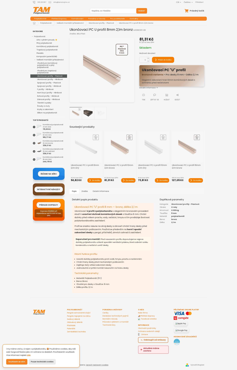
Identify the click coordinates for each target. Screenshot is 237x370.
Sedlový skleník (73, 319)
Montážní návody (110, 319)
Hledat (141, 11)
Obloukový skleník (74, 322)
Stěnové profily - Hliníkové (48, 99)
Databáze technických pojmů (115, 316)
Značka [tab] (84, 191)
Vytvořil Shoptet (197, 365)
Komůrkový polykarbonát (47, 46)
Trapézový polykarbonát (47, 50)
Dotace (144, 334)
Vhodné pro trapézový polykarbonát (46, 71)
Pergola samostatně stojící (78, 313)
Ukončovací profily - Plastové (49, 76)
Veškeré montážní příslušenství (50, 59)
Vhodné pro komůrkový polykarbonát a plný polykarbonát (47, 65)
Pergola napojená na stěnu (78, 316)
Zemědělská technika (76, 332)
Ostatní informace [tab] (101, 191)
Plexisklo (40, 53)
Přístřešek (71, 325)
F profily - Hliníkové (45, 89)
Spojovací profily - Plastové (49, 82)
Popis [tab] (74, 191)
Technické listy (109, 325)
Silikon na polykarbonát (47, 112)
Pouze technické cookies (42, 361)
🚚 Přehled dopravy (146, 316)
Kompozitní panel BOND (47, 56)
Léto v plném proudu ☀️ (47, 40)
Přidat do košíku (165, 60)
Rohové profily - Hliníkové (48, 96)
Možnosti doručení (147, 53)
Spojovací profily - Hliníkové (49, 86)
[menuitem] (40, 19)
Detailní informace (147, 87)
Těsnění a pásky (44, 103)
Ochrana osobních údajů (149, 331)
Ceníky (105, 313)
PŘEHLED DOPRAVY (48, 205)
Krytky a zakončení (45, 109)
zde (28, 355)
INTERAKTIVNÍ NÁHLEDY (48, 189)
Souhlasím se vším (16, 361)
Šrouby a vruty (43, 106)
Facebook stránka (149, 319)
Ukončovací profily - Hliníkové (50, 79)
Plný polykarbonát (44, 43)
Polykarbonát (39, 36)
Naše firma (143, 313)
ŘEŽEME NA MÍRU (49, 174)
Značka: (77, 33)
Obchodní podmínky (147, 328)
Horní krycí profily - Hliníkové (49, 92)
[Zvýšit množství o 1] (148, 58)
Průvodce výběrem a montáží (116, 322)
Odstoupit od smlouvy (155, 340)
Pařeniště (71, 328)
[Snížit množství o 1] (148, 61)
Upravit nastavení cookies (97, 365)
